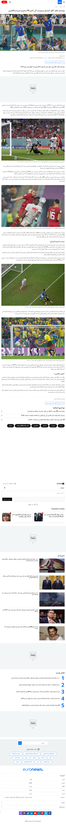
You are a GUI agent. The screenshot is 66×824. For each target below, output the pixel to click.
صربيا (61, 426)
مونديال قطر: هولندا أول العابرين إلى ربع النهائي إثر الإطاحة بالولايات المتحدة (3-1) (43, 415)
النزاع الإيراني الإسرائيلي (48, 754)
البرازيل (44, 426)
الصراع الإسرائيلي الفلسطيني (31, 754)
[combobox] (33, 743)
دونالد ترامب (17, 758)
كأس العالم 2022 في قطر (23, 426)
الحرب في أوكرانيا (16, 754)
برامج (31, 794)
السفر (63, 790)
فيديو (63, 794)
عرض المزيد (62, 807)
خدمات (63, 803)
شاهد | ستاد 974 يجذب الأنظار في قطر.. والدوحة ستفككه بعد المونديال (46, 411)
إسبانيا (42, 758)
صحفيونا (63, 797)
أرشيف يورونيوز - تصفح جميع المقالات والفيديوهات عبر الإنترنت (18, 797)
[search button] (20, 743)
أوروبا (63, 780)
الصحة (30, 787)
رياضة (56, 7)
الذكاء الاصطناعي (28, 762)
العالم (31, 780)
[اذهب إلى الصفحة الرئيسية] (60, 2)
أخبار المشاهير (47, 762)
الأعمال (63, 783)
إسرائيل (34, 758)
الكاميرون (36, 426)
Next (63, 787)
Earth (30, 783)
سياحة (17, 762)
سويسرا (53, 426)
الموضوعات (62, 776)
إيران (50, 758)
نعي (38, 762)
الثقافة (30, 790)
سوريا (26, 758)
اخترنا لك (61, 556)
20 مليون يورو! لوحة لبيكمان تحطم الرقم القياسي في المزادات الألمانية (46, 420)
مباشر (4, 2)
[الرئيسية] (64, 7)
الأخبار (60, 7)
